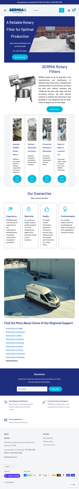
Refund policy (48, 438)
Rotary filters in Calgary (14, 328)
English (7, 466)
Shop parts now (20, 57)
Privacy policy (48, 441)
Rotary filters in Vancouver (15, 353)
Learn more (54, 109)
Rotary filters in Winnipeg (15, 357)
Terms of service (49, 445)
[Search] (61, 10)
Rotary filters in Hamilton (15, 339)
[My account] (69, 10)
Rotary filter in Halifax (14, 335)
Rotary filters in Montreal (15, 343)
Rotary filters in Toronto (14, 350)
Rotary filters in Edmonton (15, 332)
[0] (73, 10)
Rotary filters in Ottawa (14, 346)
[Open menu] (5, 10)
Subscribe (55, 389)
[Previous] (4, 225)
